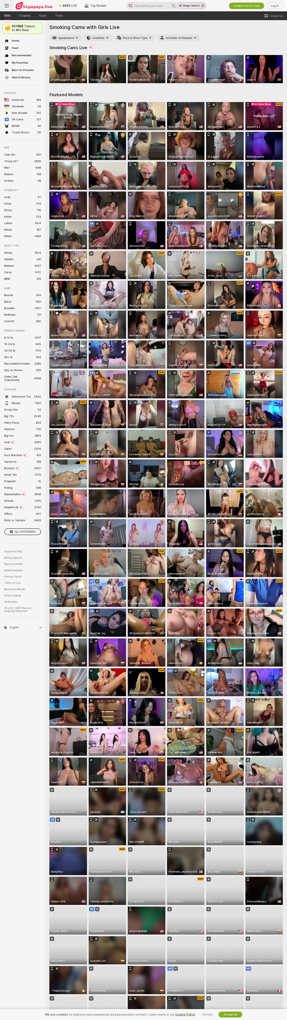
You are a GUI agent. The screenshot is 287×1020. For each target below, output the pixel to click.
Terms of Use (12, 583)
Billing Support (13, 557)
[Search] (173, 6)
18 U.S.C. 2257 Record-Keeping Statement (18, 610)
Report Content (13, 564)
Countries (98, 37)
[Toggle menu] (6, 5)
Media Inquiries (13, 570)
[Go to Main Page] (34, 5)
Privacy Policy (12, 576)
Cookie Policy (185, 1014)
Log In (275, 5)
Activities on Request (179, 37)
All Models (10, 601)
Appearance (66, 37)
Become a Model (14, 589)
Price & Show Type (135, 37)
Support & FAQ (13, 551)
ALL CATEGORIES (25, 531)
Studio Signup (12, 595)
